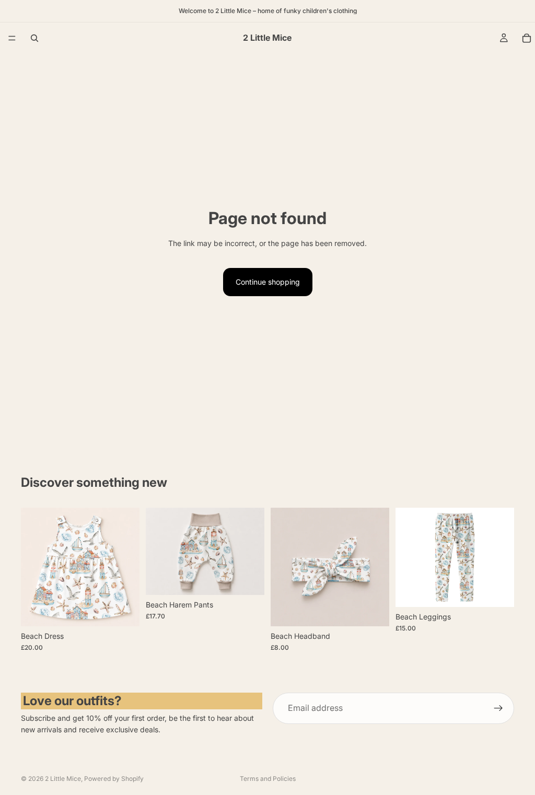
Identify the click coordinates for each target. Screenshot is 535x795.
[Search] (34, 38)
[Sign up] (498, 708)
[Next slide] (128, 567)
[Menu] (12, 38)
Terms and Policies (268, 778)
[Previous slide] (32, 567)
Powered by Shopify (114, 778)
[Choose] (123, 610)
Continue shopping (268, 281)
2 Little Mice (63, 778)
